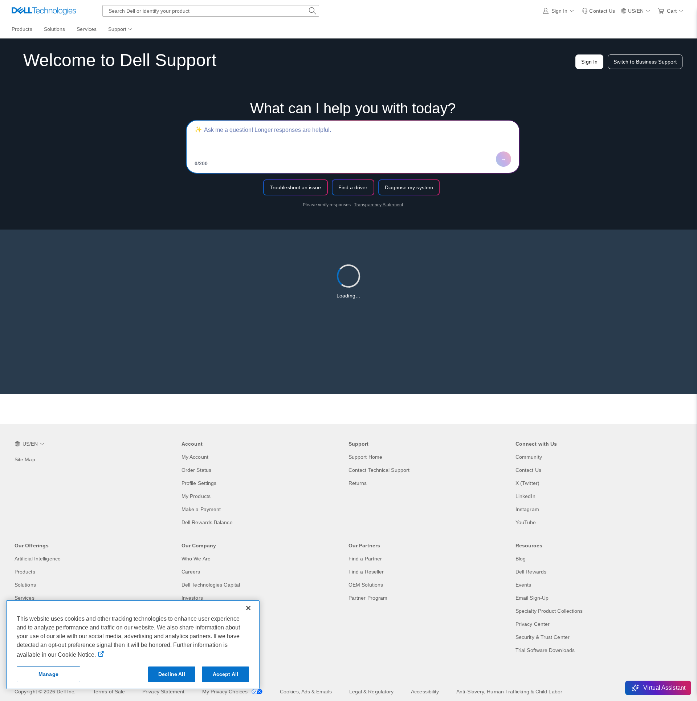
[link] (598, 11)
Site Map (25, 459)
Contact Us (528, 470)
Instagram (527, 509)
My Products (196, 496)
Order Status (196, 470)
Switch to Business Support (645, 62)
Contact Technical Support (378, 470)
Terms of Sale (109, 691)
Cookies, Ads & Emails (306, 691)
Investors (192, 598)
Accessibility (425, 691)
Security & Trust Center (542, 637)
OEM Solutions (365, 585)
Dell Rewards (530, 572)
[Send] (503, 159)
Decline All (171, 674)
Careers (191, 572)
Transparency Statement (378, 204)
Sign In (589, 62)
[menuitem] (120, 29)
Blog (520, 559)
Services (24, 598)
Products (25, 572)
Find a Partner (365, 559)
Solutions (25, 585)
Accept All (225, 674)
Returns (357, 483)
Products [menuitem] (22, 29)
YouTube (525, 522)
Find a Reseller (366, 572)
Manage (48, 674)
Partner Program (367, 598)
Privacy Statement (163, 691)
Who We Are (196, 559)
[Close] (248, 608)
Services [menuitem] (87, 29)
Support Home (365, 457)
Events (523, 585)
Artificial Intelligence (38, 559)
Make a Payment (201, 509)
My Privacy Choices (225, 691)
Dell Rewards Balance (207, 522)
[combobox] (210, 11)
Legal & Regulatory (371, 691)
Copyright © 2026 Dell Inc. (45, 691)
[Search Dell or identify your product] (312, 10)
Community (528, 457)
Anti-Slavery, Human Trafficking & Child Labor (509, 691)
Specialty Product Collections (549, 611)
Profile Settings (199, 483)
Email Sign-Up (532, 598)
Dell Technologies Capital (211, 585)
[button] (559, 11)
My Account (195, 457)
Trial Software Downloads (545, 650)
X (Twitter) (527, 483)
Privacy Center (532, 624)
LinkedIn (525, 496)
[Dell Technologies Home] (44, 11)
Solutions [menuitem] (54, 29)
